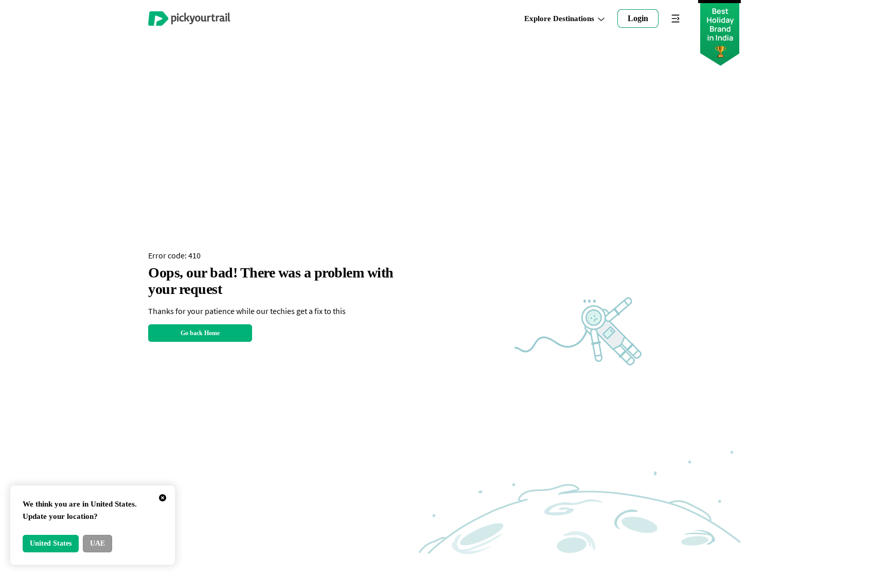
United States (51, 543)
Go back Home (200, 333)
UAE (97, 543)
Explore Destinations (559, 19)
